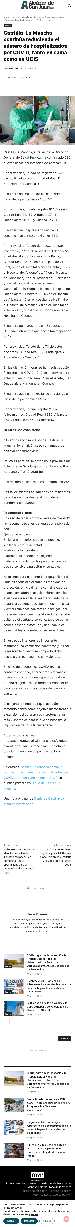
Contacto (45, 1194)
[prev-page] (6, 1021)
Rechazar (29, 1221)
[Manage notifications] (66, 1219)
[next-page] (11, 1021)
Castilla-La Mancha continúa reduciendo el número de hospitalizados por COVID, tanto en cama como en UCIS (36, 772)
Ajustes (47, 1221)
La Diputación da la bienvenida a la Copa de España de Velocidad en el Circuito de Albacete (48, 1007)
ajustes (33, 1214)
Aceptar (11, 1221)
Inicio (6, 16)
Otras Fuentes (14, 68)
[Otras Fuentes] (37, 896)
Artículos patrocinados (34, 1190)
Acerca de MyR (62, 1194)
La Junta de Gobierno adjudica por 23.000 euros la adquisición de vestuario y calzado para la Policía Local (55, 857)
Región (15, 16)
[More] (66, 86)
